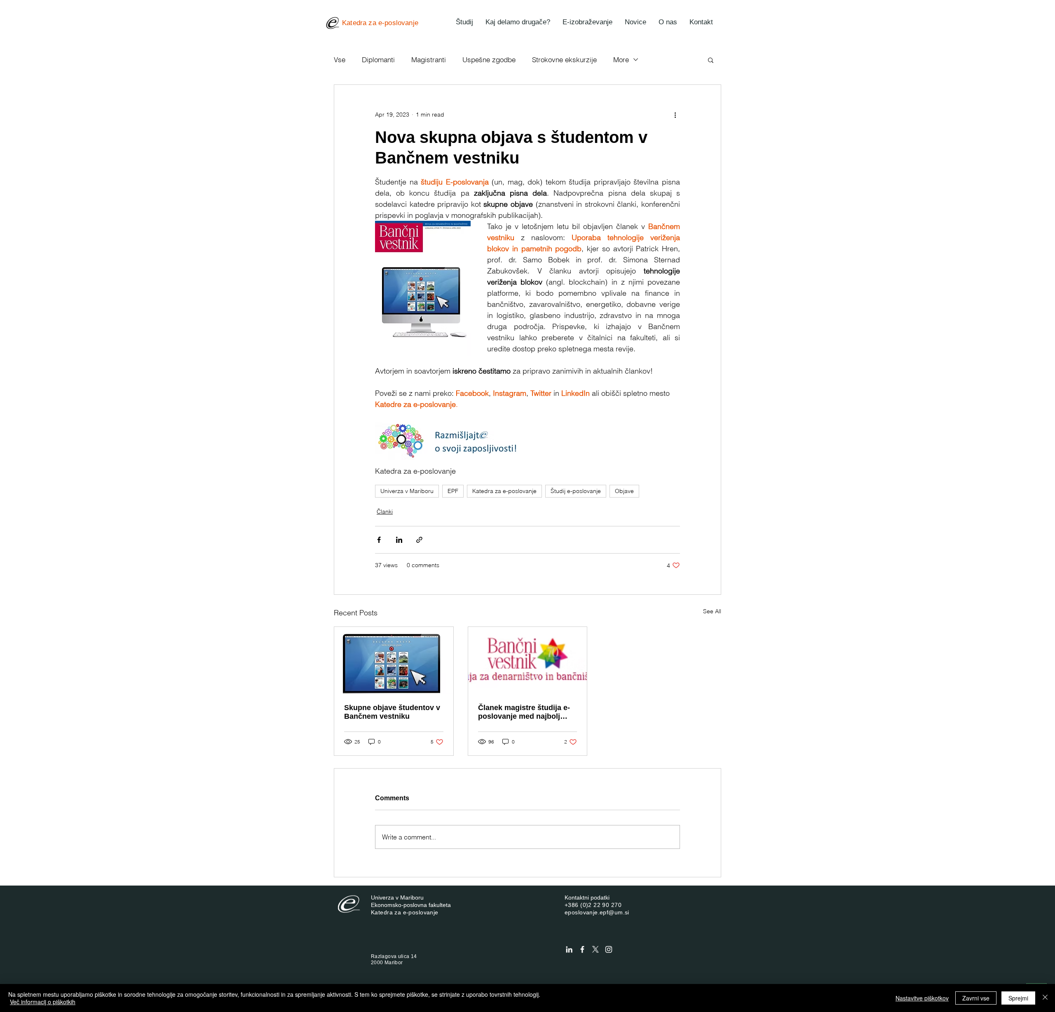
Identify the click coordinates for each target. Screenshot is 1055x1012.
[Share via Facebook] (379, 540)
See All (712, 611)
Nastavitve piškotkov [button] (922, 998)
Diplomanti (378, 59)
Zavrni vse (975, 998)
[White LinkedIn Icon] (569, 949)
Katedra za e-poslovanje (504, 491)
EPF (453, 491)
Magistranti (428, 59)
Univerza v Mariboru (407, 491)
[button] (711, 59)
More (621, 59)
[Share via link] (419, 540)
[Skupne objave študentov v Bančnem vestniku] (393, 660)
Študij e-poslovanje (576, 491)
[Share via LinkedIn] (399, 540)
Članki (385, 511)
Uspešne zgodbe (489, 59)
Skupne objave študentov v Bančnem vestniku (392, 711)
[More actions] (675, 114)
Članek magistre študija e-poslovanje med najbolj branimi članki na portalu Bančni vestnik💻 (524, 712)
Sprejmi (1018, 998)
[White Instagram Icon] (608, 949)
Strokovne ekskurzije (564, 59)
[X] (595, 949)
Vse (339, 59)
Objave (624, 491)
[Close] (1045, 998)
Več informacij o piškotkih (42, 1002)
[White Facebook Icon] (582, 949)
